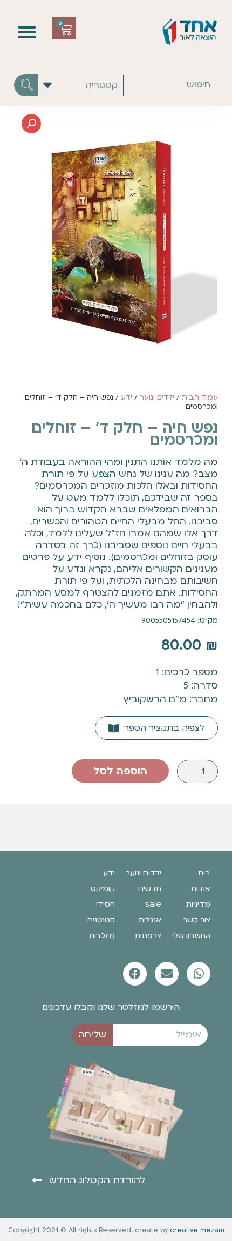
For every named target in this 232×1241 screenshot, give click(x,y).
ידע (126, 397)
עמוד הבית (200, 397)
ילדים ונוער (157, 397)
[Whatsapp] (198, 974)
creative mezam (197, 1230)
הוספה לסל (120, 771)
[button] (27, 31)
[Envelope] (167, 974)
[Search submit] (26, 85)
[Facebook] (135, 974)
